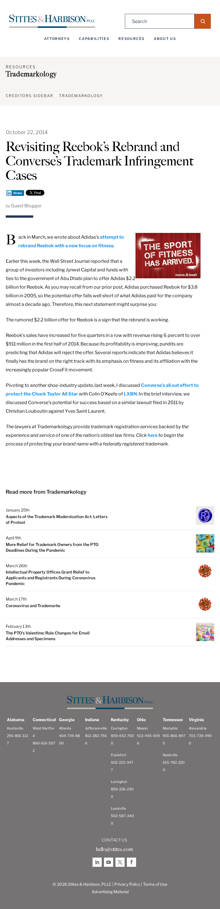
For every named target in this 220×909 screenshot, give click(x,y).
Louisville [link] (118, 808)
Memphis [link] (170, 728)
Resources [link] (131, 39)
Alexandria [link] (198, 728)
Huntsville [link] (15, 728)
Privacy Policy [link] (127, 884)
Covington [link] (119, 728)
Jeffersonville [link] (96, 728)
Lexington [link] (119, 781)
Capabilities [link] (94, 39)
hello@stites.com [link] (114, 849)
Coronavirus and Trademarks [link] (33, 605)
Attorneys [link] (57, 39)
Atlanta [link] (65, 728)
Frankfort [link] (118, 755)
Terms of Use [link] (155, 884)
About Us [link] (165, 39)
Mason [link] (142, 728)
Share (17, 193)
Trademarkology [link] (81, 95)
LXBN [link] (130, 394)
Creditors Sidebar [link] (29, 95)
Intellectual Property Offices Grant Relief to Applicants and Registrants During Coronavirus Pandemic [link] (50, 578)
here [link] (153, 435)
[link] (52, 21)
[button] (203, 21)
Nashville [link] (170, 755)
